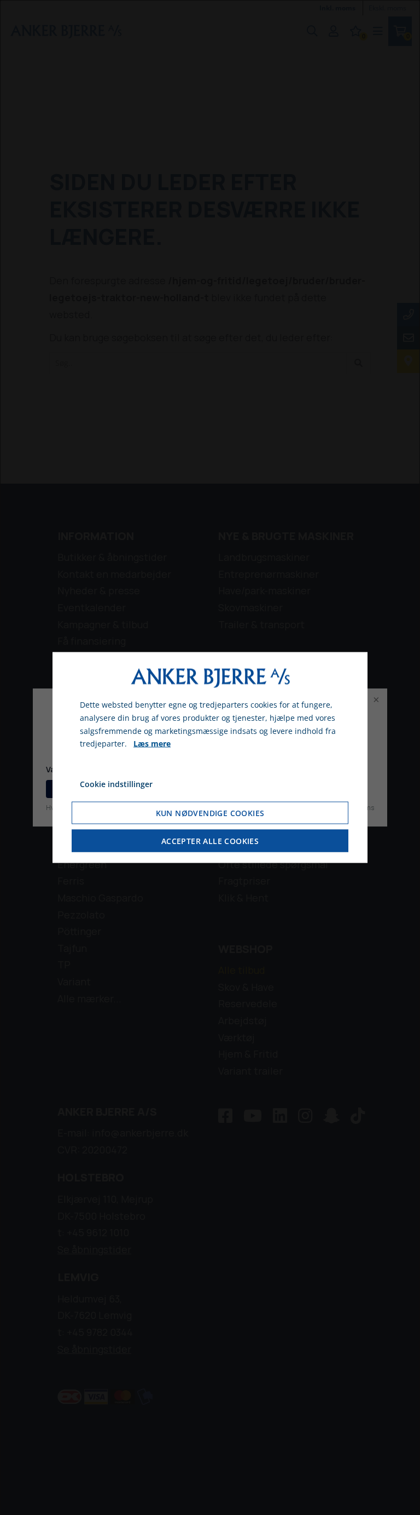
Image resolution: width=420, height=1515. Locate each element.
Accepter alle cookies (210, 840)
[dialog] (210, 757)
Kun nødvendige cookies (210, 812)
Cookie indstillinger (116, 784)
